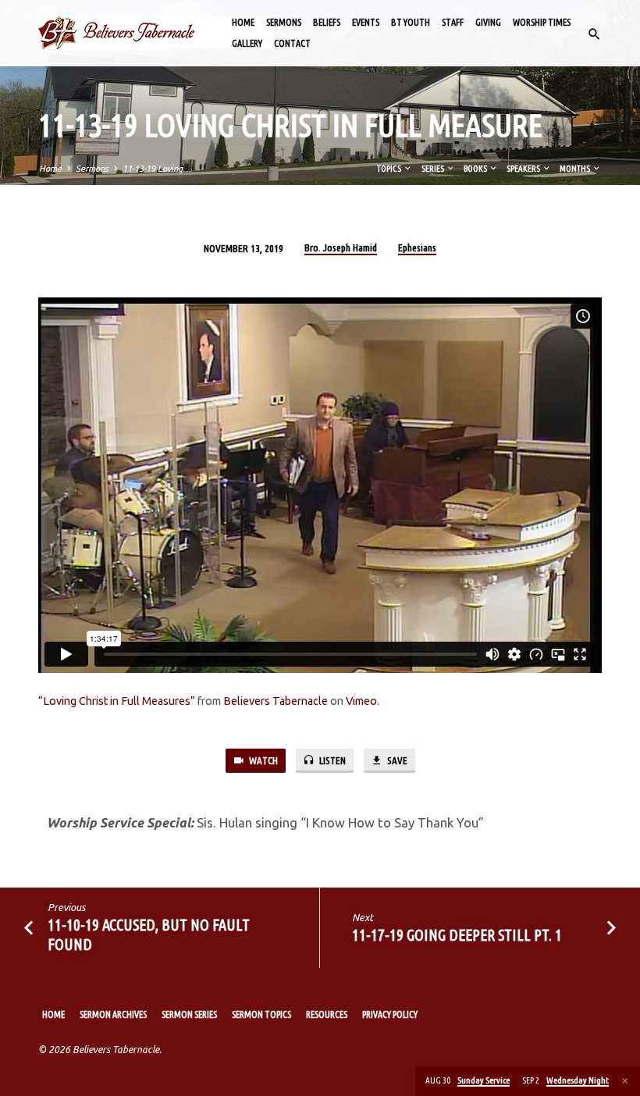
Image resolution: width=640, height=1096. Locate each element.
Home (243, 22)
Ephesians (417, 247)
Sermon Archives (113, 1014)
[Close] (625, 1081)
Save (396, 761)
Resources (326, 1014)
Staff (453, 22)
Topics (390, 168)
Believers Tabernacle (275, 701)
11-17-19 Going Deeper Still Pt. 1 (457, 935)
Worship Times (542, 22)
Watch (262, 761)
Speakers (524, 168)
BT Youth (410, 22)
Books (476, 168)
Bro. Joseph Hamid (340, 247)
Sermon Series (189, 1014)
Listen (331, 761)
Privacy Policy (390, 1014)
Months (576, 168)
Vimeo (361, 701)
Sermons (283, 22)
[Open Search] (594, 34)
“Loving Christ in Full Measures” (116, 701)
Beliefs (326, 22)
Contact (292, 43)
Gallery (247, 43)
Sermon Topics (261, 1014)
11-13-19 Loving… (157, 168)
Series (433, 168)
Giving (488, 22)
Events (365, 22)
